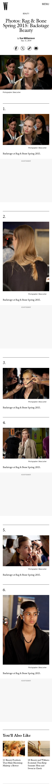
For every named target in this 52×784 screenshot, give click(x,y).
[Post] (23, 48)
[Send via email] (36, 48)
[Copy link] (29, 48)
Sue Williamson (27, 38)
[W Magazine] (5, 6)
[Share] (16, 48)
